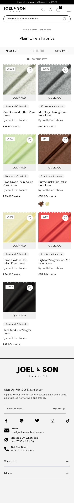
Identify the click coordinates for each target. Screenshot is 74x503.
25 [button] (28, 59)
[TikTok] (68, 421)
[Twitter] (37, 421)
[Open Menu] (67, 10)
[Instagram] (52, 421)
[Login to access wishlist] (30, 70)
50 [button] (33, 59)
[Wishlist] (50, 9)
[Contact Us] (43, 9)
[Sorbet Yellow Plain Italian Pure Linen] (47, 204)
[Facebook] (6, 421)
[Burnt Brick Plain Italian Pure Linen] (41, 204)
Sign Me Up (59, 409)
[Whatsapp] (21, 421)
